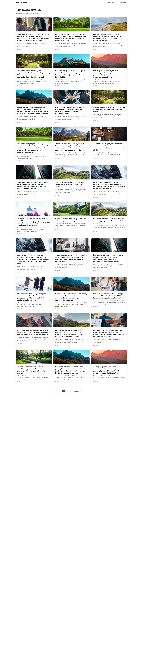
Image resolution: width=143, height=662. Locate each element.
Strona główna (123, 2)
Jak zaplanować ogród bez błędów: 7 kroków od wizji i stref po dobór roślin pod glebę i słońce (109, 109)
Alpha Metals (21, 2)
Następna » (76, 391)
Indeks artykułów (112, 2)
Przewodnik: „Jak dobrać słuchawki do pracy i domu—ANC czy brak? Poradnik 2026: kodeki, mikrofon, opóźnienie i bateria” (109, 296)
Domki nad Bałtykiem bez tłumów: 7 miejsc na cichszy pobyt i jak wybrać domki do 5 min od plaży (108, 221)
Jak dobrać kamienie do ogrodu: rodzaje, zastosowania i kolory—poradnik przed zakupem (69, 184)
